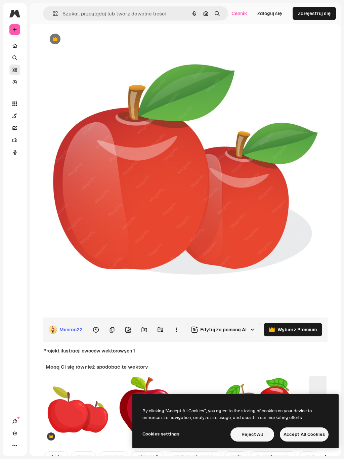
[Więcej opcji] (176, 329)
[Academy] (14, 433)
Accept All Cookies (304, 434)
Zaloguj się (269, 13)
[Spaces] (14, 116)
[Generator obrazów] (14, 128)
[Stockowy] (14, 70)
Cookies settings (160, 434)
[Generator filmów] (14, 140)
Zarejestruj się (314, 13)
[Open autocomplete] (52, 13)
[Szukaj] (14, 57)
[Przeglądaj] (14, 82)
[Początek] (14, 45)
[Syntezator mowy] (14, 152)
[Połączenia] (14, 421)
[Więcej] (14, 445)
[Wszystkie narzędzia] (14, 103)
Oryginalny (89, 39)
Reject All (252, 434)
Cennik (239, 13)
